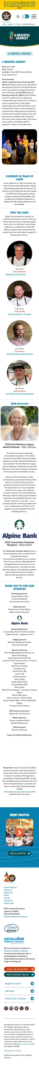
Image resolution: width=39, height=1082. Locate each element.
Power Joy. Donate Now (17, 969)
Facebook (6, 1008)
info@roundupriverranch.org (15, 916)
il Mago (28, 314)
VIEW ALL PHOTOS (18, 853)
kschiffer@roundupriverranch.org (19, 792)
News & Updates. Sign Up (18, 974)
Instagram (11, 1008)
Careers (7, 898)
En (24, 16)
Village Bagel (28, 394)
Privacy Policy (26, 1044)
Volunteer (8, 890)
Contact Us (8, 901)
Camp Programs (10, 887)
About (6, 895)
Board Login (9, 903)
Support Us (8, 893)
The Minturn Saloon (14, 394)
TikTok (27, 1008)
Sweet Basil (10, 354)
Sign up (23, 2)
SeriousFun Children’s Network (16, 951)
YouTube (22, 1008)
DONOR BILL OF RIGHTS (12, 1051)
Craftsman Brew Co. (15, 314)
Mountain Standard (25, 354)
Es (27, 16)
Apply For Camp (13, 983)
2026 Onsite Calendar (15, 998)
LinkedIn (16, 1008)
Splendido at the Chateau (15, 274)
